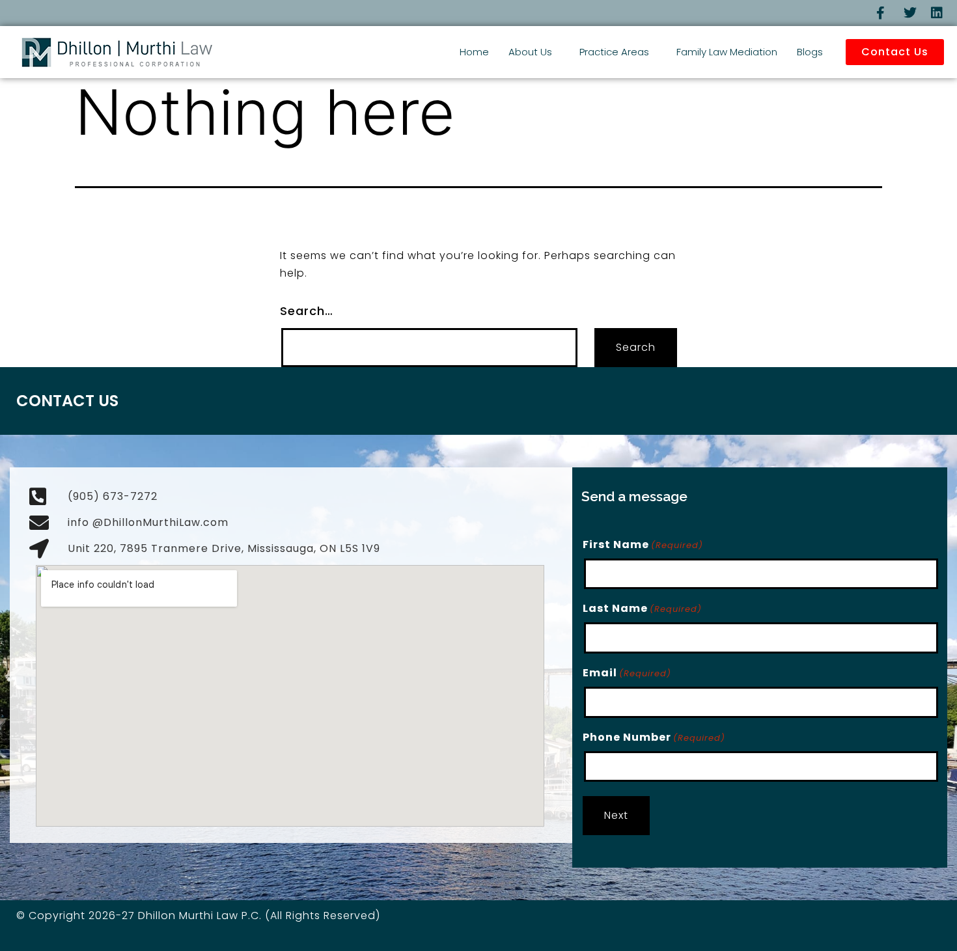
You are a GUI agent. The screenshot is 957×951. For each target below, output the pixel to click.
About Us (530, 52)
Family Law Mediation (726, 52)
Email (627, 672)
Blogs (810, 52)
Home (474, 52)
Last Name (642, 608)
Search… (306, 311)
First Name (643, 544)
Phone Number (654, 737)
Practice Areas (614, 52)
